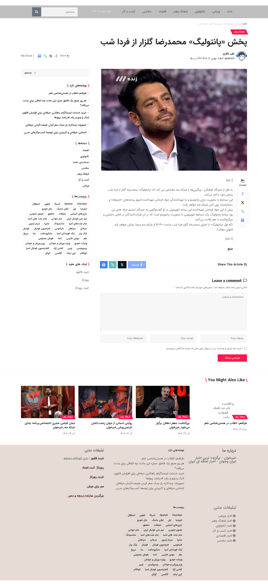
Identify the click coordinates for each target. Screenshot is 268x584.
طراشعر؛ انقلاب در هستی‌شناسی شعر (67, 93)
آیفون (47, 204)
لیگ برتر (83, 233)
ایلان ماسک (62, 209)
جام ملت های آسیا (37, 219)
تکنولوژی (84, 156)
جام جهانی (56, 219)
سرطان (83, 229)
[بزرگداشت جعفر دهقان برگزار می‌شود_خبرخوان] (163, 402)
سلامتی (85, 168)
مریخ (25, 233)
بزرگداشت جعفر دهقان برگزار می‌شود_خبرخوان (173, 425)
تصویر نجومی (36, 214)
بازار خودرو (47, 209)
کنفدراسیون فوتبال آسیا (37, 248)
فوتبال (26, 229)
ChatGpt (82, 204)
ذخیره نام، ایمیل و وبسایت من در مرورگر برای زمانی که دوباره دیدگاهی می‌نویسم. (204, 348)
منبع (230, 248)
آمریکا (57, 204)
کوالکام (83, 253)
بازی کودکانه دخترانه (76, 458)
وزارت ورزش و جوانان (59, 243)
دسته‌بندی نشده (81, 162)
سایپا (46, 224)
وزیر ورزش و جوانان (35, 243)
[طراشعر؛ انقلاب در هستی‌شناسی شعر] (220, 402)
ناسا (60, 238)
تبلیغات (62, 214)
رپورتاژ (85, 279)
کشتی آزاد (58, 248)
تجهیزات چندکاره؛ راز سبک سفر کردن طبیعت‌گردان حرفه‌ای (56, 125)
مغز (85, 238)
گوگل (47, 253)
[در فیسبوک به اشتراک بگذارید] (56, 56)
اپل (74, 209)
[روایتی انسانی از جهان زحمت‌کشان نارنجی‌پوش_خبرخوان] (105, 402)
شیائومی (59, 229)
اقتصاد (86, 150)
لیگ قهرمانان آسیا (66, 233)
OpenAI (68, 204)
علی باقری (228, 53)
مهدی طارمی (72, 238)
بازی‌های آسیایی (78, 214)
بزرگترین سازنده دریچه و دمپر (85, 495)
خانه (245, 24)
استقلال (36, 204)
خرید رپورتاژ (82, 288)
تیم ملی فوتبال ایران (77, 219)
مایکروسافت (46, 233)
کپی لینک (71, 253)
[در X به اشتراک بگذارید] (50, 56)
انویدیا (83, 209)
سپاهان (72, 229)
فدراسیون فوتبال (42, 229)
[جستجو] (36, 11)
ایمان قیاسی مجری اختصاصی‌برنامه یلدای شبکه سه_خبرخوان (50, 425)
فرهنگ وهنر (239, 31)
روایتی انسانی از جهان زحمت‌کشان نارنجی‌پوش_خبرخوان (111, 425)
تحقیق (51, 214)
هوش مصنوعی (45, 238)
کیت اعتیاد (88, 467)
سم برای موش (95, 486)
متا (34, 233)
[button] (45, 56)
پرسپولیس (82, 248)
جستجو (28, 73)
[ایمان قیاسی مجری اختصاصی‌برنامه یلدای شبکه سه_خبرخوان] (48, 402)
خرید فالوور (82, 272)
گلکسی (58, 253)
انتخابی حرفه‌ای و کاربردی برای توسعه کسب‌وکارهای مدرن (55, 132)
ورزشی (86, 186)
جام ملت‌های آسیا (78, 224)
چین (70, 248)
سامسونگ (59, 224)
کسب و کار (83, 180)
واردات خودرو (80, 243)
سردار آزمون (34, 224)
